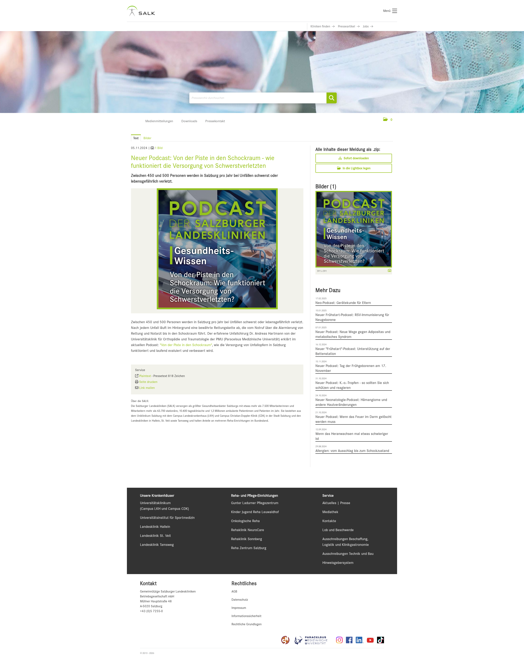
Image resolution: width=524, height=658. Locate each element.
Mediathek (330, 512)
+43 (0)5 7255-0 (151, 611)
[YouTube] (370, 640)
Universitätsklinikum (155, 503)
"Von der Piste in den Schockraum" (186, 345)
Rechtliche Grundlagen (247, 624)
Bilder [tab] (147, 138)
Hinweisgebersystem (337, 563)
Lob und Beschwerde (338, 530)
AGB (234, 591)
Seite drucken (148, 382)
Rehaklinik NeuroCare (247, 530)
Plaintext (145, 376)
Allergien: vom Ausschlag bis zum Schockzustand (352, 451)
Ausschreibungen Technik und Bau (348, 554)
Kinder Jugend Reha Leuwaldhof (255, 512)
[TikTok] (380, 640)
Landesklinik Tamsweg (157, 545)
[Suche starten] (331, 98)
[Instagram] (339, 640)
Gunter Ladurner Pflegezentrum (254, 503)
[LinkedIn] (360, 640)
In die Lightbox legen (356, 168)
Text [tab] (136, 138)
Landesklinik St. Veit (155, 536)
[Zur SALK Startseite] (141, 11)
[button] (388, 119)
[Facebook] (349, 640)
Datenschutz (240, 600)
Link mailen (147, 388)
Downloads (189, 121)
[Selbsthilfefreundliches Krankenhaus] (285, 640)
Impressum (239, 608)
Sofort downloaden (356, 158)
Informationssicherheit (246, 616)
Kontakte (329, 521)
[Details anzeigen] (388, 270)
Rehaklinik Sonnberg (246, 539)
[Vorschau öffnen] (217, 248)
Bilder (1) (325, 186)
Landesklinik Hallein (155, 527)
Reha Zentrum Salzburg (248, 548)
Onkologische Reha (245, 521)
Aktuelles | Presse (336, 503)
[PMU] (313, 640)
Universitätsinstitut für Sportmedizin (167, 518)
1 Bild (159, 148)
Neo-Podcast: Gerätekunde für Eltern (343, 303)
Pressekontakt (215, 121)
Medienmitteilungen (159, 121)
